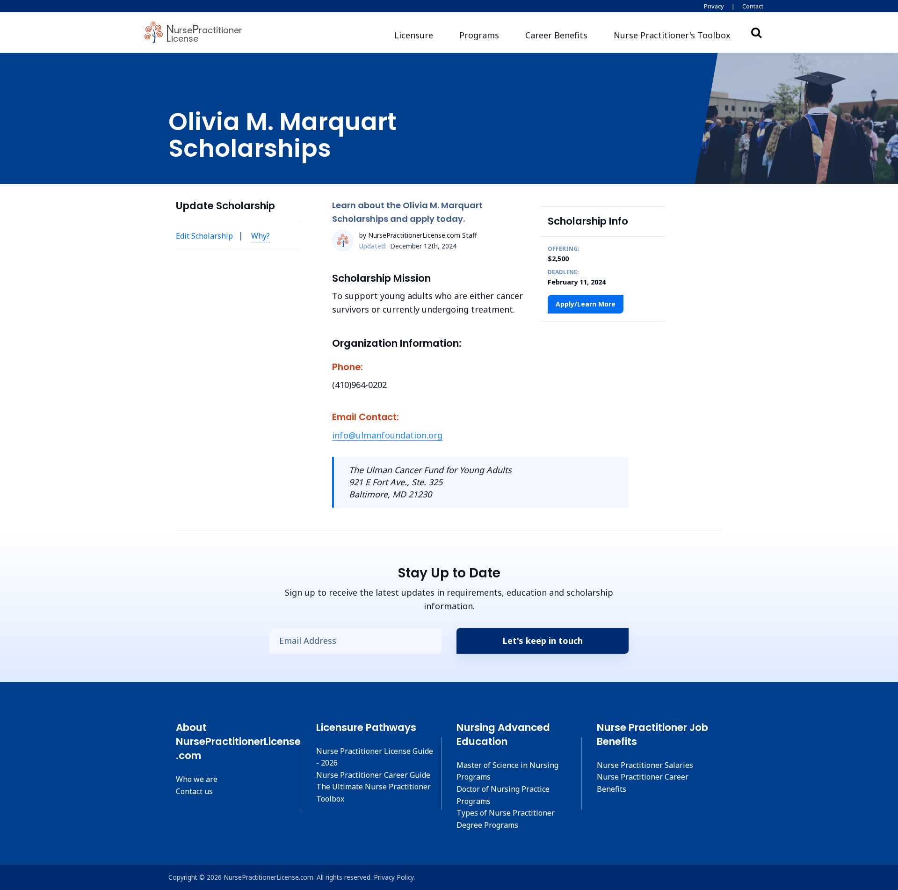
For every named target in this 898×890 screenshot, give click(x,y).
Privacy (714, 6)
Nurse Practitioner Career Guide (373, 775)
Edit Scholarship (204, 236)
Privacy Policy (393, 877)
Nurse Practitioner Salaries (645, 765)
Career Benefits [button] (556, 35)
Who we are (196, 779)
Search (756, 32)
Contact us (194, 791)
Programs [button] (479, 35)
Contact (752, 6)
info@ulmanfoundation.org (387, 435)
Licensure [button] (413, 35)
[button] (672, 35)
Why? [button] (260, 236)
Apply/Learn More (586, 303)
